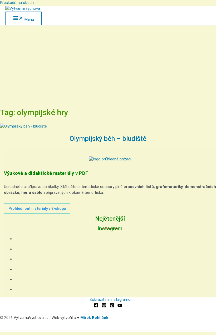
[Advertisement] (108, 65)
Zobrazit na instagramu (110, 299)
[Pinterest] (112, 306)
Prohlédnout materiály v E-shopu (37, 208)
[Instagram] (104, 306)
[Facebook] (96, 306)
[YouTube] (119, 306)
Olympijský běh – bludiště (108, 139)
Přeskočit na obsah (17, 2)
